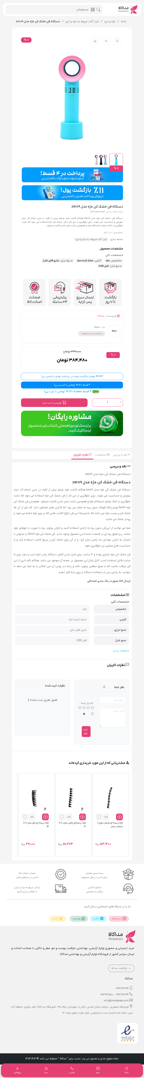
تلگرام (96, 918)
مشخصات (101, 455)
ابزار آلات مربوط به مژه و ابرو (91, 239)
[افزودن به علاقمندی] (99, 817)
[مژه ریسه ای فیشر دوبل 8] (109, 798)
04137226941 (122, 988)
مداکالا (100, 316)
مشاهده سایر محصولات (91, 333)
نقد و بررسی (120, 455)
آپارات (55, 918)
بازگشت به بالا (120, 968)
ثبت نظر (85, 731)
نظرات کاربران (81, 455)
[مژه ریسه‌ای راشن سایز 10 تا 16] (72, 798)
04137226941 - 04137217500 (114, 994)
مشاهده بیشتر (121, 651)
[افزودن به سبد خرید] (119, 817)
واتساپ (77, 918)
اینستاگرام (117, 918)
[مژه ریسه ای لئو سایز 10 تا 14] (35, 798)
